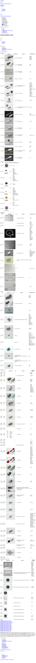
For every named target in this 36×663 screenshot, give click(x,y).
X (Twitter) (3, 41)
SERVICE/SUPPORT (5, 647)
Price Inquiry (4, 639)
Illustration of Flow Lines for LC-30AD (5, 621)
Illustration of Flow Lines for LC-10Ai (5, 630)
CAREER (3, 657)
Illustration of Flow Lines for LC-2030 (5, 620)
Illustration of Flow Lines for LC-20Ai (5, 624)
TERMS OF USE (4, 656)
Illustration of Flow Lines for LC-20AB (5, 626)
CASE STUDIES (4, 21)
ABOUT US (4, 643)
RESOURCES (4, 645)
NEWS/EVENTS (4, 648)
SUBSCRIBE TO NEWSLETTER (5, 649)
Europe (1, 2)
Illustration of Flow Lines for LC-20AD (5, 625)
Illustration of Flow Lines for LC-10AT (5, 629)
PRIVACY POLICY (5, 655)
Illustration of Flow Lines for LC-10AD (5, 628)
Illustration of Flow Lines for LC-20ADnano (6, 622)
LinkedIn (3, 43)
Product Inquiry (4, 640)
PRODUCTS (4, 644)
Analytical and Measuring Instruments (5, 3)
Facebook (3, 42)
